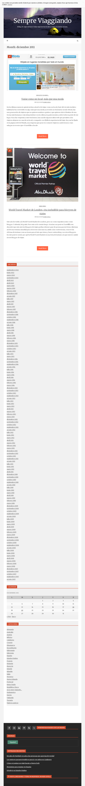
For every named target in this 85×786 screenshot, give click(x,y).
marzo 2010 (11, 498)
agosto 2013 (11, 398)
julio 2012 (10, 432)
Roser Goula (47, 102)
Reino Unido (42, 206)
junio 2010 (10, 490)
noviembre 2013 (12, 390)
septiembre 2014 (12, 364)
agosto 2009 (11, 516)
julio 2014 (10, 369)
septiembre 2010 (12, 482)
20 (22, 610)
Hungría (10, 666)
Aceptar (10, 4)
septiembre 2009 (13, 514)
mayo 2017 (10, 301)
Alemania (10, 629)
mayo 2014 (10, 375)
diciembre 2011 (12, 451)
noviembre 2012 (12, 422)
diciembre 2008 (12, 537)
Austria (9, 635)
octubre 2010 (11, 480)
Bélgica (9, 637)
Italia (8, 674)
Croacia (9, 643)
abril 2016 (10, 333)
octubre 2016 (11, 317)
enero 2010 (11, 503)
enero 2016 (11, 341)
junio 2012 (10, 435)
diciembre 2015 (12, 343)
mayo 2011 (10, 469)
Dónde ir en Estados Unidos (17, 770)
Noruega (10, 677)
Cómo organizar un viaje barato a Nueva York (23, 763)
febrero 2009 (11, 532)
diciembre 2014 (12, 359)
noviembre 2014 (12, 362)
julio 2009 (10, 519)
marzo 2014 (11, 380)
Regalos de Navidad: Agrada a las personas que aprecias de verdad (30, 756)
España (9, 656)
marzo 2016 (11, 335)
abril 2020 (10, 283)
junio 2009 (10, 522)
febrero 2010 (11, 501)
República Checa (13, 687)
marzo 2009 (11, 529)
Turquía (10, 700)
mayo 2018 (10, 286)
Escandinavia (11, 648)
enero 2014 (11, 385)
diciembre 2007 (12, 569)
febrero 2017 (11, 309)
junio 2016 (10, 328)
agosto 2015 (11, 351)
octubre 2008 (11, 543)
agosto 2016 (11, 322)
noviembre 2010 (12, 477)
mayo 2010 (10, 493)
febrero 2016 (11, 338)
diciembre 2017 (12, 293)
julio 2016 (10, 325)
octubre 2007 (11, 574)
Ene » (14, 617)
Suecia (9, 695)
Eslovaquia (11, 650)
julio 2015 (10, 354)
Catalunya (10, 640)
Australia (10, 632)
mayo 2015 (10, 356)
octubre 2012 (11, 425)
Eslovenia (10, 653)
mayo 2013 (10, 406)
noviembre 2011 (12, 453)
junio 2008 (10, 553)
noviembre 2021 (12, 278)
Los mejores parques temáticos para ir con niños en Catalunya (29, 760)
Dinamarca (11, 645)
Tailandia (10, 698)
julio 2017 (10, 299)
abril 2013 (10, 409)
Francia (9, 661)
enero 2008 (11, 566)
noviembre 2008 (13, 540)
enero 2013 (11, 417)
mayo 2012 (10, 438)
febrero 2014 (11, 383)
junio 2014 (10, 372)
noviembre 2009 (13, 508)
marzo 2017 (11, 307)
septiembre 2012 (12, 427)
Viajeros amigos (12, 703)
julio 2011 (10, 464)
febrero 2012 (11, 446)
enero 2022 (11, 275)
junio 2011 (10, 467)
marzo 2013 (11, 412)
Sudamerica (11, 692)
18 (73, 607)
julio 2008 (10, 550)
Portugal (10, 682)
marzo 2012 (11, 443)
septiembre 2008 (13, 545)
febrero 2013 (11, 414)
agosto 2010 (11, 485)
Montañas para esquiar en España (19, 767)
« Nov (9, 617)
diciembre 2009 (12, 506)
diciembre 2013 (12, 388)
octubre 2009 (11, 511)
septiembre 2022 (13, 270)
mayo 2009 (11, 524)
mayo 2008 (11, 556)
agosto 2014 (11, 367)
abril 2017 (10, 304)
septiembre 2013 (12, 396)
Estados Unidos (12, 658)
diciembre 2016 (12, 312)
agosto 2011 (11, 461)
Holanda (10, 664)
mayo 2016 (10, 330)
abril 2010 (10, 495)
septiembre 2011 (12, 459)
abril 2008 (10, 558)
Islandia (9, 671)
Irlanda (9, 669)
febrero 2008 (11, 563)
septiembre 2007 (13, 577)
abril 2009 (10, 527)
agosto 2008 (11, 548)
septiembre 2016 (12, 320)
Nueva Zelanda (12, 679)
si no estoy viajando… (14, 690)
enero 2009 (11, 535)
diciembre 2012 (12, 419)
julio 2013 (10, 401)
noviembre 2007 (13, 571)
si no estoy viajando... (42, 95)
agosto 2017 (11, 296)
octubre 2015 (11, 349)
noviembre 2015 (12, 346)
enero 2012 (11, 448)
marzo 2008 (11, 561)
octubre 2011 (11, 456)
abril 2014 (10, 377)
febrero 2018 (11, 291)
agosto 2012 (11, 430)
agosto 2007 (11, 579)
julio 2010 (10, 487)
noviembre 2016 (12, 314)
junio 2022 (10, 273)
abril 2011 (10, 472)
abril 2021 (10, 280)
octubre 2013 (11, 393)
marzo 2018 (11, 288)
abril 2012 (10, 440)
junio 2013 (10, 404)
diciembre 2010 (12, 474)
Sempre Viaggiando (42, 22)
